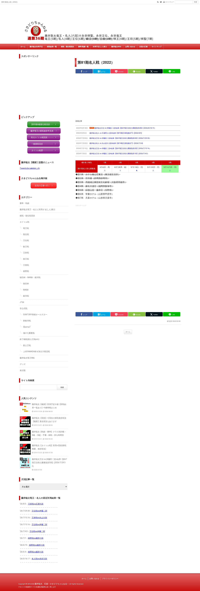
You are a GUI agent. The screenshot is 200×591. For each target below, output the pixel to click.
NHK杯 (26, 290)
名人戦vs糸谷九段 (39, 559)
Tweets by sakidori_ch (30, 168)
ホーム (23, 47)
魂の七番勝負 (29, 333)
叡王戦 (26, 246)
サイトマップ (169, 2)
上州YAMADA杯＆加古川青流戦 (36, 351)
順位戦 (26, 234)
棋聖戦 (26, 271)
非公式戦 (23, 308)
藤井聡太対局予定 (36, 47)
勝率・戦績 (24, 203)
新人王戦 (27, 345)
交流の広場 (143, 47)
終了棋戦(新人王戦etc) (29, 339)
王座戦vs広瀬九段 (35, 504)
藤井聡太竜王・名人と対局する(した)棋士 (37, 209)
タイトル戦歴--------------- (42, 150)
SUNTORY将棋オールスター (35, 314)
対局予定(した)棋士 (100, 47)
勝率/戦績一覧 (83, 47)
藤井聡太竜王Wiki (27, 358)
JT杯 (22, 302)
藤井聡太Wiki (116, 47)
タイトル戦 (24, 222)
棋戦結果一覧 (52, 47)
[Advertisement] (128, 97)
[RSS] (158, 2)
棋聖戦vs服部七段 (35, 538)
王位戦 (26, 240)
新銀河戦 (27, 321)
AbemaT (27, 327)
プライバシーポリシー (110, 579)
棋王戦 (26, 259)
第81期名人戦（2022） (96, 62)
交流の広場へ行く (42, 185)
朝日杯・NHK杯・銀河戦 (30, 277)
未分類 (22, 370)
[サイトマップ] (164, 2)
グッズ (22, 364)
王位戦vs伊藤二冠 (39, 511)
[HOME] (161, 2)
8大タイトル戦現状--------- (42, 137)
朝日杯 (26, 283)
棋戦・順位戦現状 (67, 47)
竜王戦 (26, 228)
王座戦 (26, 253)
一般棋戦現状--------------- (42, 144)
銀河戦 (26, 296)
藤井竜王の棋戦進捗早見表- (42, 131)
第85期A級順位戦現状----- (42, 124)
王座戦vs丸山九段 (39, 518)
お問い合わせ (130, 47)
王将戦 (26, 265)
